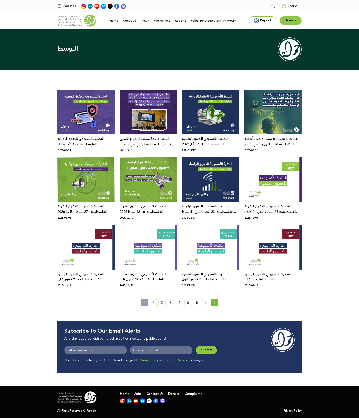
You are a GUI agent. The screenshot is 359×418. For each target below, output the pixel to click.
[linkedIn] (90, 6)
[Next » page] (214, 302)
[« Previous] (144, 302)
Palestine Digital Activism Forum (213, 20)
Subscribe (69, 6)
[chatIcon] (123, 6)
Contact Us (154, 393)
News (145, 20)
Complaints (193, 393)
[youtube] (96, 6)
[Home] (77, 20)
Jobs (137, 393)
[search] (273, 6)
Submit (206, 350)
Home (113, 20)
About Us (129, 20)
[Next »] (214, 302)
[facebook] (116, 6)
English (293, 6)
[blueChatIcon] (103, 6)
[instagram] (83, 6)
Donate (174, 393)
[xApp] (110, 6)
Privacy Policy (149, 360)
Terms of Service (176, 360)
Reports (180, 20)
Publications (161, 20)
